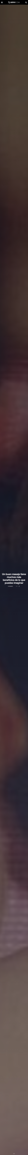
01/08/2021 (10, 586)
